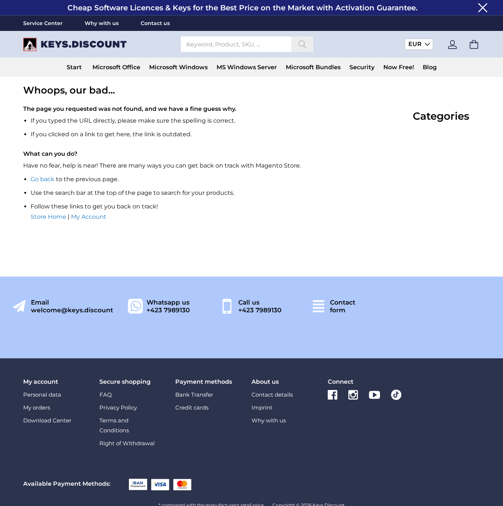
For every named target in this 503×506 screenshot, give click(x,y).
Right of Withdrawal (127, 443)
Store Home (48, 216)
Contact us (155, 23)
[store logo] (99, 44)
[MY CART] (474, 44)
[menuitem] (116, 67)
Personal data (42, 394)
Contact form (342, 306)
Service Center (43, 23)
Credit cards (191, 407)
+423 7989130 (168, 310)
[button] (419, 44)
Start (74, 67)
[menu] (251, 67)
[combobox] (247, 44)
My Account (88, 216)
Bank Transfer (194, 394)
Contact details (272, 394)
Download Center (47, 420)
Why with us (102, 23)
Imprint (262, 407)
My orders (36, 407)
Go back (42, 179)
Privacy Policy (118, 407)
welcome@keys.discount (72, 310)
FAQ (105, 394)
